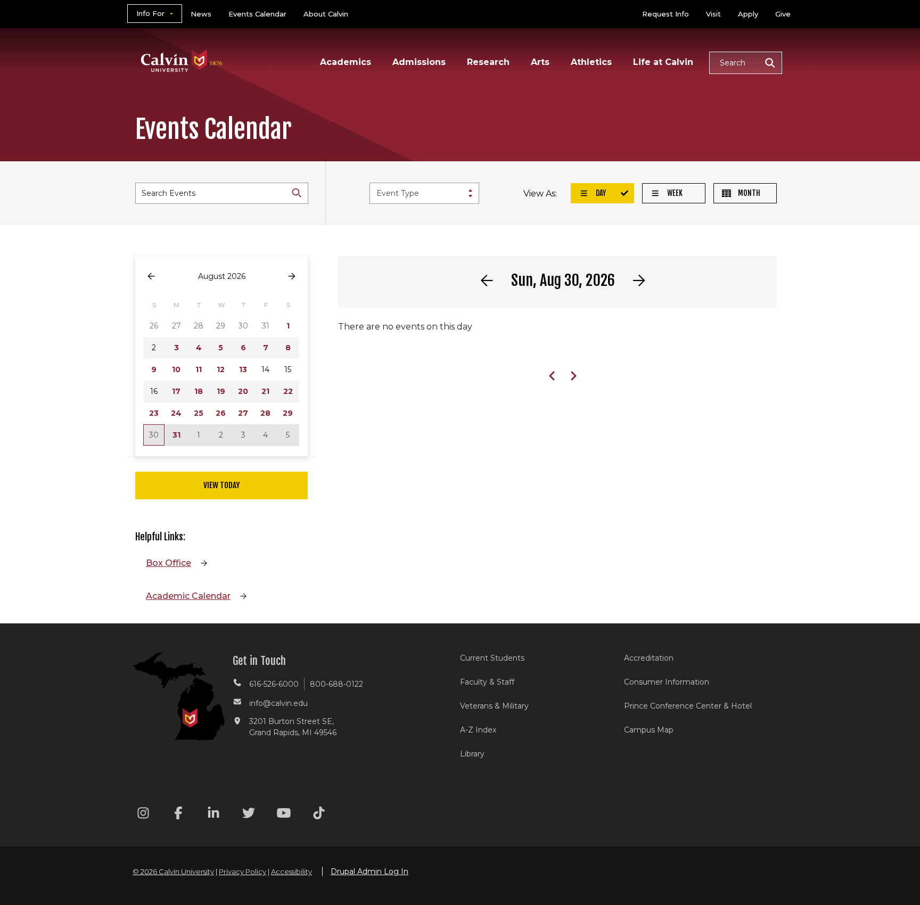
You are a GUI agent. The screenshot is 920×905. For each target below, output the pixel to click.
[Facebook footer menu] (178, 815)
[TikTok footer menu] (319, 815)
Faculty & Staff (487, 682)
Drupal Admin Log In (369, 871)
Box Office (168, 563)
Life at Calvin (663, 62)
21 (265, 391)
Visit (713, 14)
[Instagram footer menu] (143, 815)
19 (221, 391)
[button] (745, 63)
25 (198, 413)
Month (748, 193)
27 (243, 413)
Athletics (591, 62)
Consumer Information (666, 682)
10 (176, 369)
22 (288, 391)
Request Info (665, 14)
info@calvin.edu (278, 703)
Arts (540, 62)
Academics (345, 62)
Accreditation (648, 658)
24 (176, 413)
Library (472, 754)
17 (176, 391)
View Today (221, 485)
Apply (748, 14)
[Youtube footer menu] (284, 815)
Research (488, 62)
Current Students (492, 658)
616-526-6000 (274, 684)
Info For (150, 13)
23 (154, 413)
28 (265, 413)
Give (783, 14)
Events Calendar (257, 14)
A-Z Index (478, 730)
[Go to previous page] (151, 276)
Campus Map (648, 730)
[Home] (182, 47)
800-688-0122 (336, 684)
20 (243, 391)
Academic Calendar (188, 596)
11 (198, 369)
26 (221, 413)
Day (600, 193)
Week (674, 193)
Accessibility (291, 871)
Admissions (419, 62)
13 (243, 369)
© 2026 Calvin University (173, 871)
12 (221, 369)
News (201, 14)
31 (176, 435)
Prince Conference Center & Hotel (688, 706)
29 (288, 413)
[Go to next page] (292, 276)
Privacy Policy (242, 871)
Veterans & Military (494, 706)
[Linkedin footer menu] (213, 815)
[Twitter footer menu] (249, 815)
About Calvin (325, 14)
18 (198, 391)
